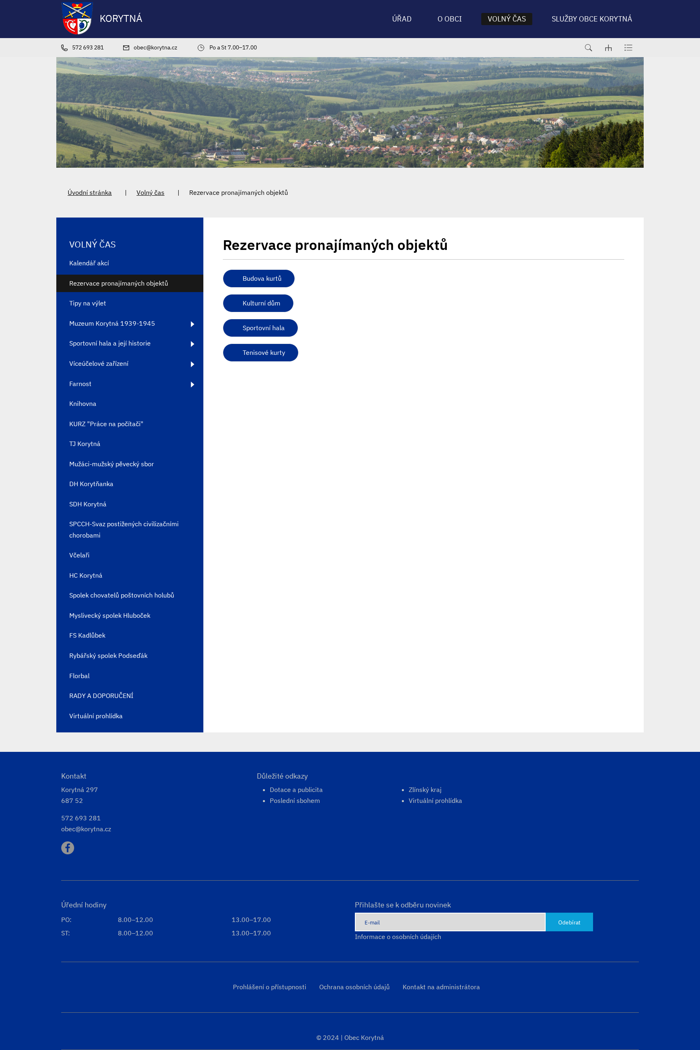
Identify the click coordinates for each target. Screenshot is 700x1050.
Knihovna (82, 403)
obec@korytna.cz (86, 829)
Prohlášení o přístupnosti (269, 987)
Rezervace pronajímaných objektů (118, 283)
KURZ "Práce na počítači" (106, 424)
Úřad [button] (402, 18)
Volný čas (150, 192)
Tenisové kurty (264, 352)
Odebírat (569, 922)
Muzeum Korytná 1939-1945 (112, 323)
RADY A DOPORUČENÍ (101, 695)
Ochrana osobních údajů (354, 987)
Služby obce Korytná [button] (592, 18)
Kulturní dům (261, 303)
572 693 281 (81, 818)
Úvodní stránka (90, 192)
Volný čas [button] (507, 18)
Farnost (80, 384)
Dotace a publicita (296, 789)
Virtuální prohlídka (96, 716)
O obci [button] (450, 18)
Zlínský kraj (425, 789)
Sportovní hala (264, 328)
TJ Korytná (84, 444)
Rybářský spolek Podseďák (108, 655)
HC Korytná (85, 575)
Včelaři (79, 555)
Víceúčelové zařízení (98, 363)
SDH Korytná (88, 504)
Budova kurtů (262, 278)
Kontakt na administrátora (441, 987)
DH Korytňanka (91, 484)
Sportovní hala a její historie (110, 343)
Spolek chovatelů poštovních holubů (121, 595)
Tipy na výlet (87, 303)
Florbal (79, 676)
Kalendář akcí (89, 263)
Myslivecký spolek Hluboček (109, 615)
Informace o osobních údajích (398, 937)
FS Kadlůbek (87, 635)
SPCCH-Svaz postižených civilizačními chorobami (124, 529)
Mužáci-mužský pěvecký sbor (111, 464)
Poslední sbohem (295, 800)
